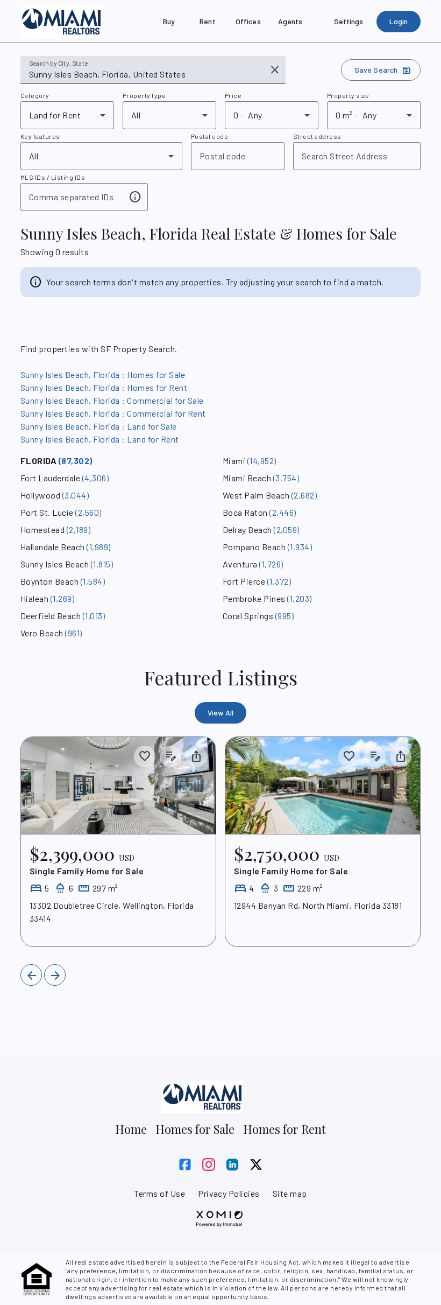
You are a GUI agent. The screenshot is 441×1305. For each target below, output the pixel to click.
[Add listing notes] (170, 756)
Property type (144, 95)
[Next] (55, 975)
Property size (348, 95)
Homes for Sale (194, 1128)
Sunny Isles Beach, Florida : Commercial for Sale (112, 400)
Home (131, 1128)
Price (233, 95)
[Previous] (31, 975)
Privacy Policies (229, 1193)
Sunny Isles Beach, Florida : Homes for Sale (102, 374)
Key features (40, 136)
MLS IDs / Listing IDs (52, 177)
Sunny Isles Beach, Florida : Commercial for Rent (113, 413)
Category (34, 95)
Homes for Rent (284, 1128)
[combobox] (145, 74)
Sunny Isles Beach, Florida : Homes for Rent (103, 387)
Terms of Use (159, 1193)
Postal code (209, 136)
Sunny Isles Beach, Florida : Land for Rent (99, 439)
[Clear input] (275, 70)
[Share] (196, 756)
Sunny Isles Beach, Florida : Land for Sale (98, 426)
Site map (290, 1193)
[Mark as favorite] (144, 756)
